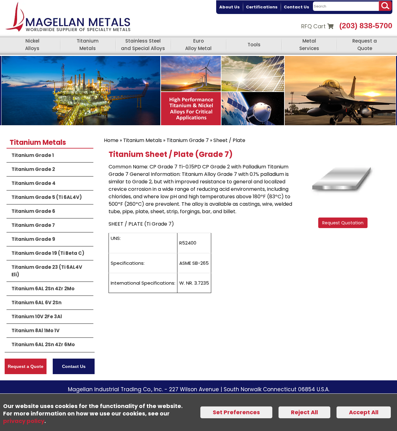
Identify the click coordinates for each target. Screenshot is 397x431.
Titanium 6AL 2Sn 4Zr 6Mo (43, 344)
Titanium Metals (88, 45)
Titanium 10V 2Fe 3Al (36, 316)
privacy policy (23, 421)
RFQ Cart (314, 26)
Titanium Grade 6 (33, 211)
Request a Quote (364, 45)
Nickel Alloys (32, 45)
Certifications (262, 7)
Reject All (304, 412)
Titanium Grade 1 (32, 155)
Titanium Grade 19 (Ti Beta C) (47, 253)
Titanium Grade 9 (33, 239)
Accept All (363, 412)
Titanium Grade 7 (188, 140)
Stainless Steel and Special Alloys (143, 45)
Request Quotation (343, 223)
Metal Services (309, 45)
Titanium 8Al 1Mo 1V (35, 330)
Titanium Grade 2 (33, 169)
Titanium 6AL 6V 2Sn (36, 302)
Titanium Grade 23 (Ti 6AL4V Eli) (46, 271)
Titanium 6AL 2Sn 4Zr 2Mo (42, 288)
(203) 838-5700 (365, 25)
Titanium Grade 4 (33, 183)
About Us (229, 7)
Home (111, 140)
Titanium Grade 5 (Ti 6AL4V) (46, 197)
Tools (254, 44)
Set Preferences (236, 412)
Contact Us (296, 7)
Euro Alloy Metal (198, 45)
